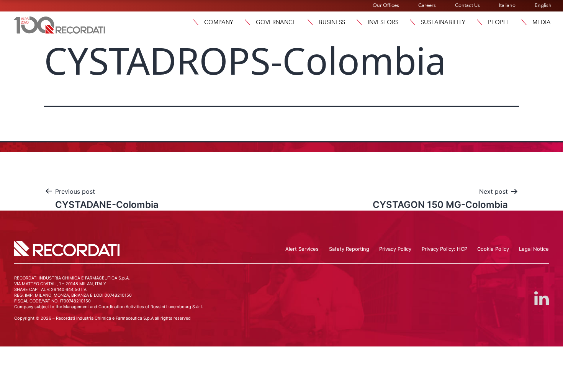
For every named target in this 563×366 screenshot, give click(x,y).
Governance (276, 22)
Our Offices (386, 5)
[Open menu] (195, 22)
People (499, 22)
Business (332, 22)
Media (541, 22)
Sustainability (443, 22)
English (543, 5)
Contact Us (467, 5)
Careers (427, 5)
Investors (383, 22)
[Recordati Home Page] (59, 24)
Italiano (507, 5)
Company (218, 22)
